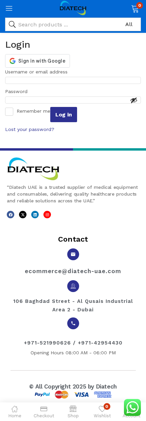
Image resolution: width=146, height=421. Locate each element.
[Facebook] (10, 214)
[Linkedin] (35, 214)
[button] (135, 8)
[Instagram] (47, 214)
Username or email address (38, 71)
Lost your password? (29, 129)
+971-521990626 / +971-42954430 (73, 343)
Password (18, 90)
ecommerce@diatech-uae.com (73, 271)
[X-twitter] (22, 214)
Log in (63, 114)
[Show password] (134, 100)
